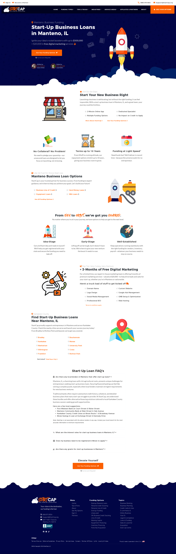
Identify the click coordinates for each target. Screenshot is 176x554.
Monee (72, 342)
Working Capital (96, 520)
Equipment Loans (43, 194)
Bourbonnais (75, 337)
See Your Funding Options (46, 52)
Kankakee (42, 342)
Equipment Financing (98, 523)
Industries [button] (96, 9)
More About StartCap (94, 120)
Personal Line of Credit (98, 508)
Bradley (41, 337)
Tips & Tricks (76, 506)
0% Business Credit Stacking (101, 515)
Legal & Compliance (127, 518)
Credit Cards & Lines (127, 508)
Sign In (8, 2)
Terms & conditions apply (94, 305)
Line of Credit (95, 518)
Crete (72, 350)
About (143, 9)
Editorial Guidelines (49, 541)
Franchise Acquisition (98, 528)
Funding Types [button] (67, 9)
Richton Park (75, 354)
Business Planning (126, 506)
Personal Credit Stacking (99, 506)
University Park (76, 346)
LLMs (95, 541)
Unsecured (95, 513)
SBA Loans (73, 194)
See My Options (77, 511)
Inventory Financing (98, 525)
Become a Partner (21, 2)
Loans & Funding (126, 520)
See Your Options (163, 9)
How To (122, 515)
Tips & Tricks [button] (82, 9)
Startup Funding (97, 511)
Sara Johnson (41, 66)
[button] (88, 377)
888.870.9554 (47, 515)
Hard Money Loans (76, 190)
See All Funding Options (44, 199)
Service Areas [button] (110, 9)
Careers (77, 541)
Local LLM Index (103, 541)
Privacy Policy (60, 541)
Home (55, 9)
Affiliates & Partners (129, 9)
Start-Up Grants (125, 528)
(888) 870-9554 (145, 2)
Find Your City (47, 359)
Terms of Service (36, 541)
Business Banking (126, 503)
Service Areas (70, 541)
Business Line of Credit (45, 190)
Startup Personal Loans (99, 503)
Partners (75, 515)
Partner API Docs (87, 541)
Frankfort (42, 354)
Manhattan (42, 346)
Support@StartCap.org (164, 2)
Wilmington (43, 350)
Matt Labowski (60, 66)
